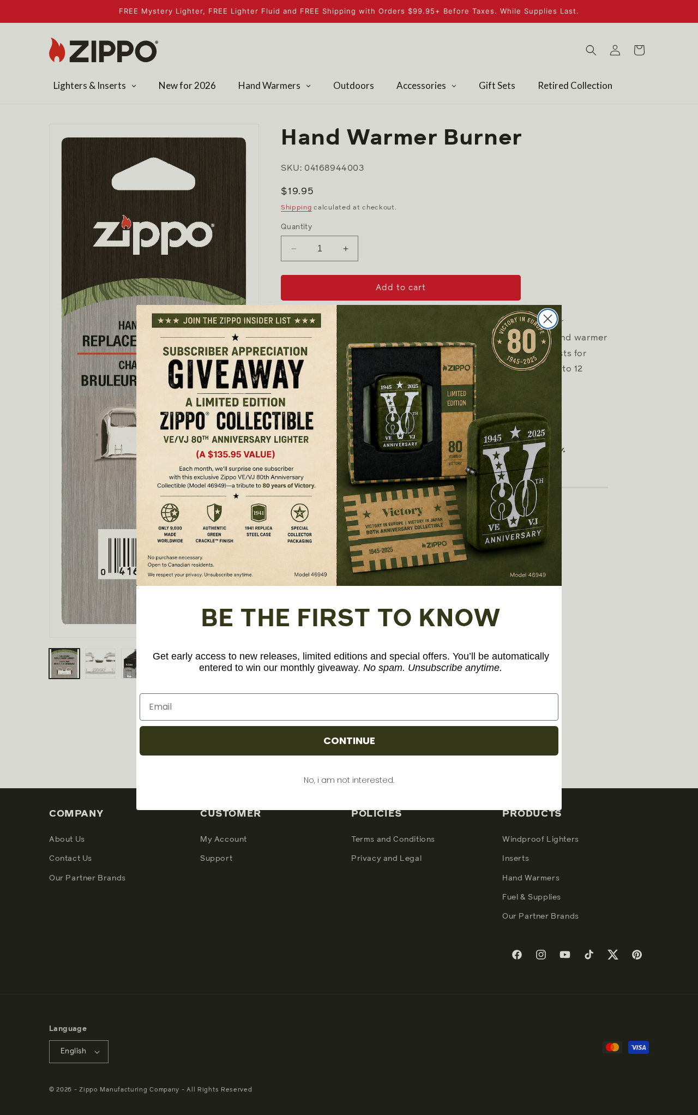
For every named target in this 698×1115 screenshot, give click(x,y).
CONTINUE (349, 740)
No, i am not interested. (349, 780)
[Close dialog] (547, 318)
